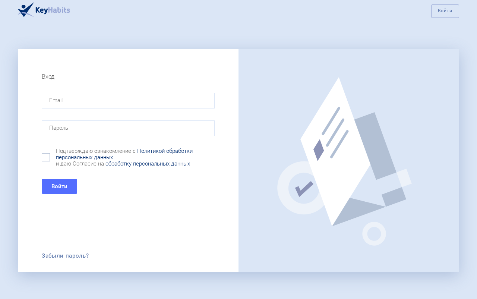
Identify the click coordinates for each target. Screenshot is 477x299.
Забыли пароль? (65, 255)
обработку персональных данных (147, 163)
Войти (445, 10)
